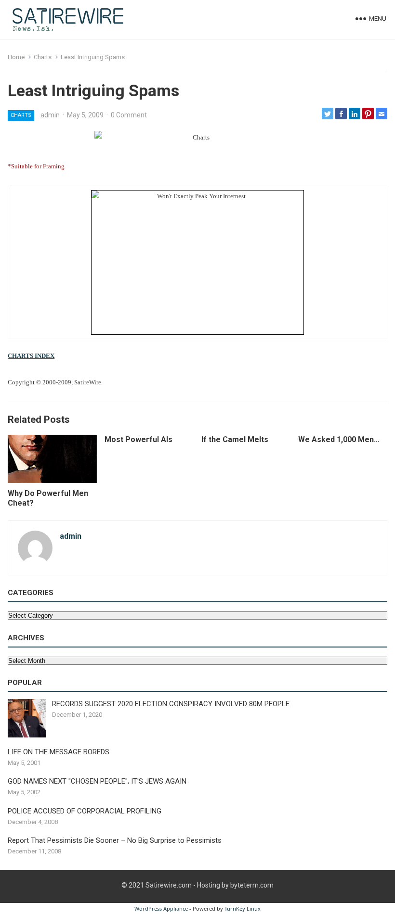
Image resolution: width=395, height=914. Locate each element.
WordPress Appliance (161, 908)
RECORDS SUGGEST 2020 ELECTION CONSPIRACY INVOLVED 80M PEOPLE (171, 703)
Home (16, 57)
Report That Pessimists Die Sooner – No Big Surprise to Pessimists (115, 840)
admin (50, 115)
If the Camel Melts (234, 439)
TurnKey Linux (242, 908)
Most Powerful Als (138, 439)
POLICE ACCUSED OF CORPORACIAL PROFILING (84, 811)
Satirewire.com (168, 885)
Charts (43, 57)
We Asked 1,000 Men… (339, 439)
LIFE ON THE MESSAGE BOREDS (58, 752)
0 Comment (129, 115)
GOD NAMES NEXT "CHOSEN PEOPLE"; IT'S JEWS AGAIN (97, 781)
